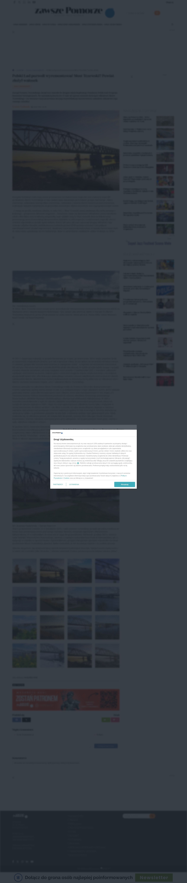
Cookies (66, 478)
